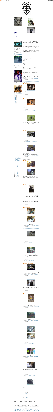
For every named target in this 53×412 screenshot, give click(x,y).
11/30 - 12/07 (16, 118)
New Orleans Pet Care (28, 95)
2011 (15, 110)
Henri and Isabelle (34, 409)
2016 (15, 105)
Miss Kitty (24, 184)
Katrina (19, 411)
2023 (15, 98)
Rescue (15, 410)
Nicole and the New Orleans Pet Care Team (31, 141)
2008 (15, 113)
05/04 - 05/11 (16, 170)
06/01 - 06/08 (16, 145)
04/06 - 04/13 (16, 174)
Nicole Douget (33, 95)
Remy (17, 411)
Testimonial (28, 410)
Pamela (15, 411)
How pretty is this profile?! (27, 278)
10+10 (21, 411)
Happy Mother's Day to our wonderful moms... (30, 378)
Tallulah (23, 411)
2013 (15, 108)
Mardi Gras (23, 410)
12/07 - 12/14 (16, 117)
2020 (15, 101)
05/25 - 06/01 (16, 146)
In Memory (37, 410)
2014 (15, 107)
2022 (15, 99)
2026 (15, 95)
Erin (31, 410)
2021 (15, 100)
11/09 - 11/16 (16, 121)
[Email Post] (24, 109)
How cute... (25, 310)
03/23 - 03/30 (16, 176)
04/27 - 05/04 (16, 171)
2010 (15, 111)
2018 (15, 103)
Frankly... (24, 98)
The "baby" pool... (26, 347)
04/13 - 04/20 (16, 173)
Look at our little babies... (27, 83)
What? (24, 113)
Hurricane (19, 410)
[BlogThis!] (25, 79)
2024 (15, 97)
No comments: (36, 78)
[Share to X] (26, 79)
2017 (15, 104)
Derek (34, 410)
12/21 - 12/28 (16, 115)
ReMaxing (24, 360)
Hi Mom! (24, 130)
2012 (15, 109)
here (14, 53)
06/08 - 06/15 (16, 144)
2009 (15, 112)
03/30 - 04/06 (16, 175)
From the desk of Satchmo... (27, 17)
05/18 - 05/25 (16, 147)
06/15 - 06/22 (16, 143)
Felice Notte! (25, 160)
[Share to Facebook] (27, 79)
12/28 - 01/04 (16, 114)
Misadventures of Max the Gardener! (28, 263)
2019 (15, 102)
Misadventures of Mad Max (27, 144)
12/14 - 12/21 (16, 116)
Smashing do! (25, 246)
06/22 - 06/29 (16, 142)
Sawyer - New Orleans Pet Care (29, 260)
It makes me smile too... (26, 207)
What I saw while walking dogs (21, 409)
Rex (23, 293)
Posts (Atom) (27, 397)
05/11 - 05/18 (16, 148)
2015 (15, 106)
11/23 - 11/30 (16, 119)
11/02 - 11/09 (16, 122)
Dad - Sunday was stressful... (27, 324)
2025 (15, 96)
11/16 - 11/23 (16, 120)
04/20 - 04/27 (16, 172)
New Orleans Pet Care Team (29, 242)
